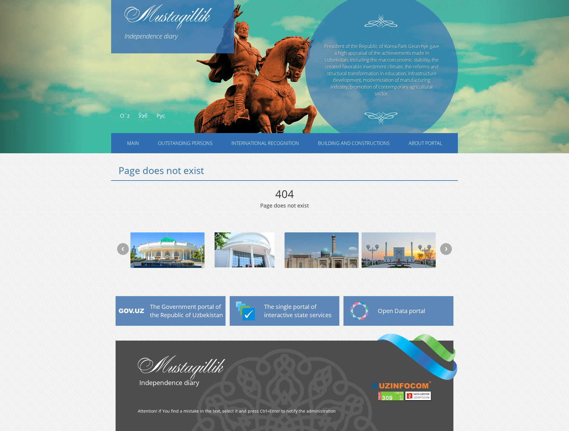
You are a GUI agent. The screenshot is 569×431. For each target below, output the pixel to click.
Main (133, 143)
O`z (125, 115)
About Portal (425, 143)
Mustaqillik (166, 20)
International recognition (265, 143)
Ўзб (143, 115)
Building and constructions (354, 143)
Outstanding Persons (185, 143)
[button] (42, 88)
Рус (160, 115)
